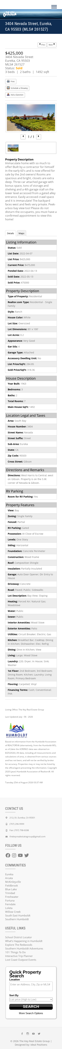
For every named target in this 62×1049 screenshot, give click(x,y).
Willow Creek (13, 911)
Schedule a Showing (19, 88)
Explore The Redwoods (18, 944)
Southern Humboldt (17, 919)
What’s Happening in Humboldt (23, 941)
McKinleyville (13, 881)
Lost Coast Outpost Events (20, 959)
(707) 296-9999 (16, 823)
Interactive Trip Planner (19, 956)
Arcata (9, 878)
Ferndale (10, 904)
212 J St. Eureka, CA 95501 (22, 817)
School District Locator (18, 937)
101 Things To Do (15, 952)
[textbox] (31, 984)
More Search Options (31, 1013)
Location (14, 979)
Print (12, 81)
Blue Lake (11, 889)
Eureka (9, 874)
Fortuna (9, 900)
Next (51, 45)
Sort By (13, 995)
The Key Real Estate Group (34, 1041)
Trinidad (10, 893)
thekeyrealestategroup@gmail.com (27, 836)
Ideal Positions (38, 1044)
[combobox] (31, 986)
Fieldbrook (11, 885)
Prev (43, 45)
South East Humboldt (17, 915)
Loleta (8, 908)
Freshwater (11, 896)
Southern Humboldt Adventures (24, 948)
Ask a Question (16, 95)
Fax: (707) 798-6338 (19, 830)
